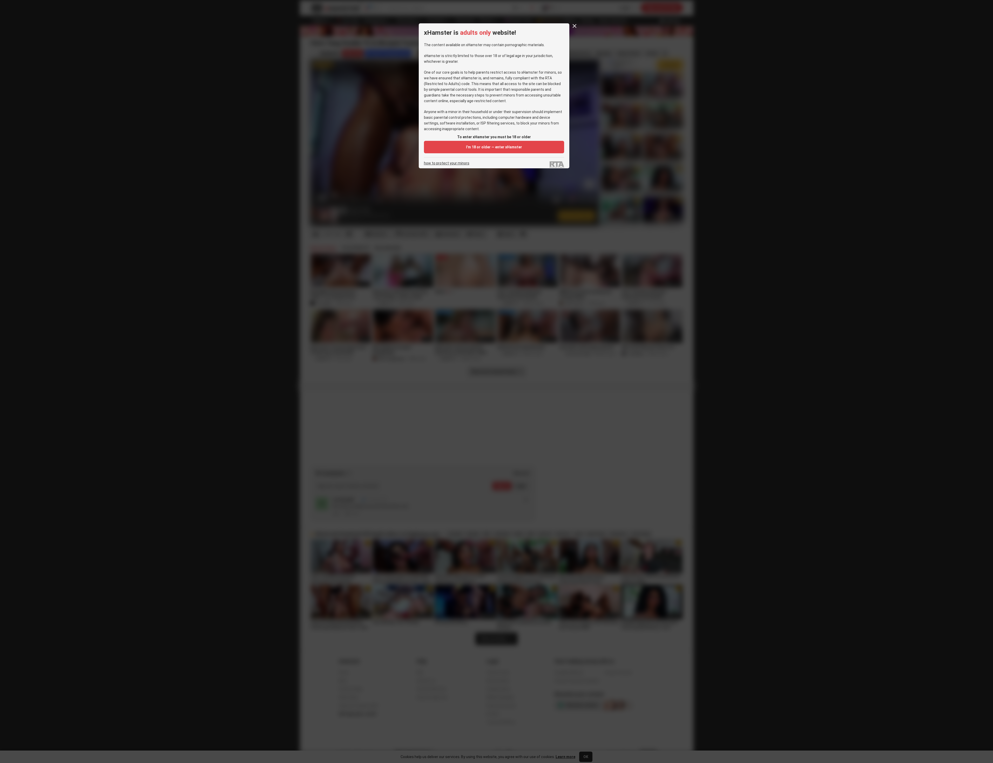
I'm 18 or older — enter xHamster (494, 147)
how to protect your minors (446, 163)
